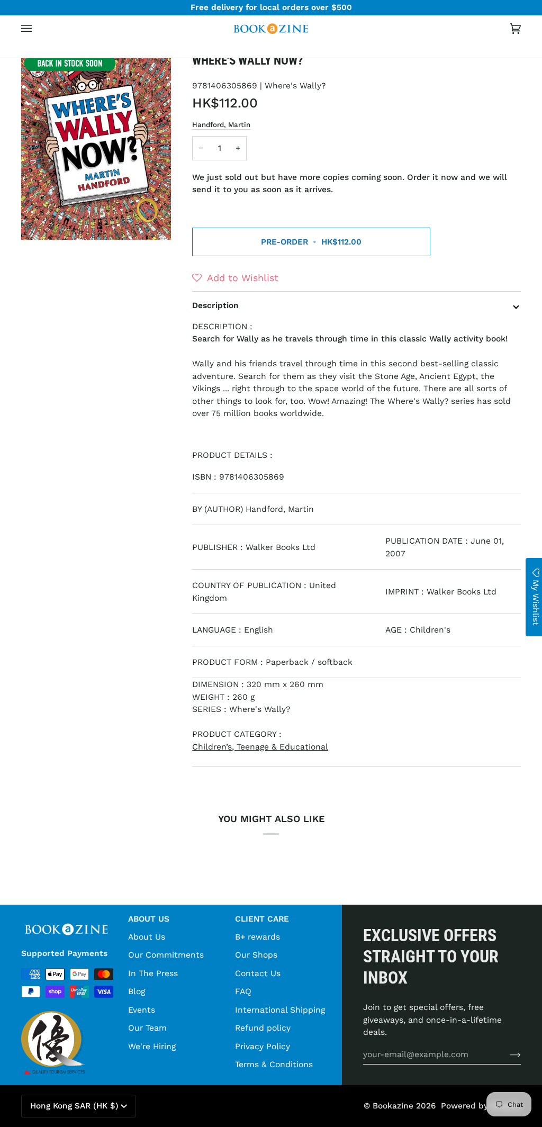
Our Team (147, 1028)
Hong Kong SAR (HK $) (74, 1106)
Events (141, 1010)
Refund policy (263, 1028)
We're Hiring (152, 1046)
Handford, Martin (221, 125)
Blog (136, 991)
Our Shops (256, 955)
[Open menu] (37, 28)
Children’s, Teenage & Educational (260, 747)
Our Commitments (166, 955)
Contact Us (258, 973)
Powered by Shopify (481, 1106)
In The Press (153, 973)
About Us (146, 937)
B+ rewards (257, 937)
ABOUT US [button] (148, 919)
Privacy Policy (262, 1046)
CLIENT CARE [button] (262, 919)
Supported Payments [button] (64, 953)
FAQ (243, 991)
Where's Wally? (295, 85)
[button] (108, 50)
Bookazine (393, 1106)
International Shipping (280, 1010)
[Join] (507, 1054)
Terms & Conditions (274, 1064)
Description (215, 305)
